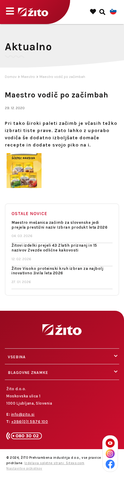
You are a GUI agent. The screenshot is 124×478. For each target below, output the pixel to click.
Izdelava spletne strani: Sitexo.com (54, 463)
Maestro (28, 77)
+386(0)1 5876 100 (29, 421)
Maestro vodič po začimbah (62, 77)
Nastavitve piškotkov (24, 468)
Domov (11, 77)
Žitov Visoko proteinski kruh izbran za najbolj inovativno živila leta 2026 (57, 271)
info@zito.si (23, 414)
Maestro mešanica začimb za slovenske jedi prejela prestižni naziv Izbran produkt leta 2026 (59, 225)
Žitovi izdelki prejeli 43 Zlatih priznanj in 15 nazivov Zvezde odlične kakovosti (54, 247)
